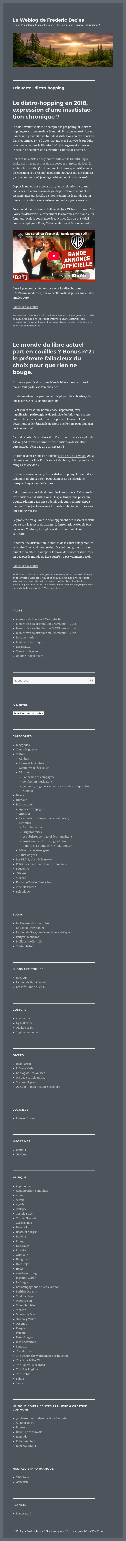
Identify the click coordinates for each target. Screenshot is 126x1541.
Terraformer (24, 1351)
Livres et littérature (31, 763)
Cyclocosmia (24, 1222)
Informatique (48, 315)
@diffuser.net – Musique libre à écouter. (42, 1418)
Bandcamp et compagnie (38, 777)
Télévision (22, 873)
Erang (20, 1241)
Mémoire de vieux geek (34, 850)
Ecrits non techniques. (30, 642)
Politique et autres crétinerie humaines (41, 864)
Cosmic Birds (24, 1213)
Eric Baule (22, 1245)
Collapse (21, 1209)
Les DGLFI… (23, 646)
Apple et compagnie (32, 809)
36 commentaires (30, 325)
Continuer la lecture (25, 306)
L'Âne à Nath (24, 1068)
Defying (21, 1236)
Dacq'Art (21, 977)
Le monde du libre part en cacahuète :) (44, 818)
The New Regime (27, 1369)
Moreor (21, 1309)
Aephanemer (24, 1186)
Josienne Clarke (26, 1277)
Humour (21, 800)
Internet (24, 813)
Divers (20, 795)
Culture (20, 754)
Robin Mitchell (25, 1441)
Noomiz (27, 790)
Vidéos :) (21, 877)
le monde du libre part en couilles (46, 581)
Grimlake (22, 1254)
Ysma (19, 1383)
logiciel (33, 322)
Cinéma (24, 758)
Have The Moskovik (29, 1432)
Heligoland (23, 1259)
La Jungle (22, 1282)
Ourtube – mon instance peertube (38, 1086)
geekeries (44, 318)
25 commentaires (53, 588)
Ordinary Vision (26, 1319)
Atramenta (23, 1018)
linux (25, 322)
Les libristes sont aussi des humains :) (47, 836)
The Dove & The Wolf (29, 1360)
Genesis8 (22, 1482)
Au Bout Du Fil (25, 1422)
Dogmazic (22, 1427)
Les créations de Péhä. (30, 986)
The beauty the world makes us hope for (42, 1355)
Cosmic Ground (26, 1218)
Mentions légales (27, 651)
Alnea (19, 1195)
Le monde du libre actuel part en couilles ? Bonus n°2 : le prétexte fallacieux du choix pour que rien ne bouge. (53, 358)
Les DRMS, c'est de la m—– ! (35, 859)
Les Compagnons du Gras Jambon (38, 1287)
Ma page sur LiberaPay (30, 1077)
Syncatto (22, 1346)
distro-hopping (29, 318)
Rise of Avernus (26, 1342)
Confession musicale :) (37, 781)
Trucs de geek (73, 315)
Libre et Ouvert (25, 1118)
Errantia (21, 1250)
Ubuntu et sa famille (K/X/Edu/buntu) (47, 845)
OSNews (21, 1154)
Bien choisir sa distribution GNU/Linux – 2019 (46, 628)
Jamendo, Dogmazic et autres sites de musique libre (56, 786)
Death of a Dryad (27, 1232)
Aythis (20, 1204)
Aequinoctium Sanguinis (32, 1190)
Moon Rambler (25, 1305)
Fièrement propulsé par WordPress (85, 1531)
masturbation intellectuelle (67, 322)
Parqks (20, 1328)
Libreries (60, 315)
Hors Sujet (23, 1264)
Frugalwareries (32, 832)
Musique (24, 772)
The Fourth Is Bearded (30, 1364)
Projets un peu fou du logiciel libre (44, 841)
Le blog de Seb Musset (30, 1073)
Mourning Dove (26, 1314)
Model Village (25, 1296)
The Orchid (23, 1374)
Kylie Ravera (24, 1023)
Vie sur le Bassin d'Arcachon (34, 882)
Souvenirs (22, 868)
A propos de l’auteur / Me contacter (39, 619)
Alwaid (20, 1199)
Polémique (23, 891)
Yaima (20, 1378)
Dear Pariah (23, 1063)
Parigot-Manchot (27, 937)
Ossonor (21, 1323)
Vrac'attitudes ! (26, 887)
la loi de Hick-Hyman (72, 455)
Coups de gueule (43, 574)
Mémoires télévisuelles (34, 767)
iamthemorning (26, 1273)
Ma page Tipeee (26, 1082)
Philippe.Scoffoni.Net (30, 941)
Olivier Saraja (24, 1027)
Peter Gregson (25, 1337)
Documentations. (27, 637)
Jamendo (22, 1436)
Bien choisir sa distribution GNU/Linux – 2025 (46, 633)
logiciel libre (45, 322)
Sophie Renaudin (27, 1032)
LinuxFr (21, 1150)
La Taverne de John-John (32, 923)
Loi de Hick (42, 584)
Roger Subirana (26, 1445)
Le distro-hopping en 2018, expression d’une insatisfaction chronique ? (52, 110)
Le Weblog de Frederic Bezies (48, 20)
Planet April (23, 1513)
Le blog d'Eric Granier (30, 927)
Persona (21, 1332)
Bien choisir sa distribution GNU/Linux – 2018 (46, 623)
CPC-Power (23, 1477)
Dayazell (21, 1227)
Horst (19, 1268)
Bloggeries (23, 745)
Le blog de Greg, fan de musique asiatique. (43, 932)
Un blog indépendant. (30, 655)
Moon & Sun (24, 1300)
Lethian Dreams (26, 1291)
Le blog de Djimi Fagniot (32, 982)
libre (83, 318)
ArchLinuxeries (32, 827)
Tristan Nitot (24, 946)
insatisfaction (72, 318)
